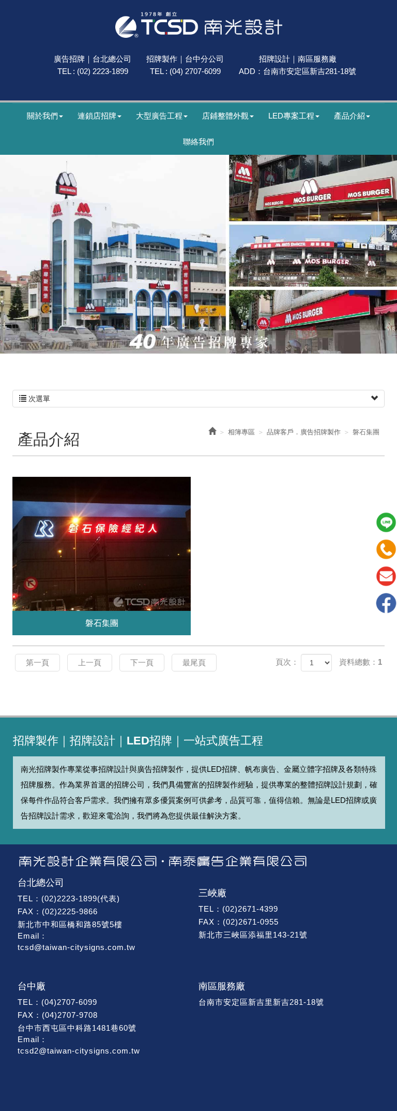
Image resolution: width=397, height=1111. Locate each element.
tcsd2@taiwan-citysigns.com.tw (79, 1050)
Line (386, 522)
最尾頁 (194, 662)
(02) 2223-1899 (102, 71)
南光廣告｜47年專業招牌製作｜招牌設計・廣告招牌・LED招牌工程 (198, 25)
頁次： (287, 661)
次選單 (38, 398)
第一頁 (37, 662)
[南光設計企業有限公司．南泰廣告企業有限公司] (198, 861)
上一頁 (89, 662)
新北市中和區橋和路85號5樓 (70, 924)
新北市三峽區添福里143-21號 (253, 934)
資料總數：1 (360, 661)
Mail (386, 576)
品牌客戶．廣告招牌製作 (304, 432)
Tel (386, 549)
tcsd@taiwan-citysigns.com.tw (76, 947)
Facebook (386, 603)
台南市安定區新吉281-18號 (309, 71)
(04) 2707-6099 (195, 71)
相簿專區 (241, 432)
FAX (26, 911)
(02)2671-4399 (250, 908)
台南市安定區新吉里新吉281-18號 (261, 1002)
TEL (25, 898)
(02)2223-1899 (69, 898)
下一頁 (142, 662)
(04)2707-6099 (69, 1002)
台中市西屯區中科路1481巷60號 (77, 1028)
